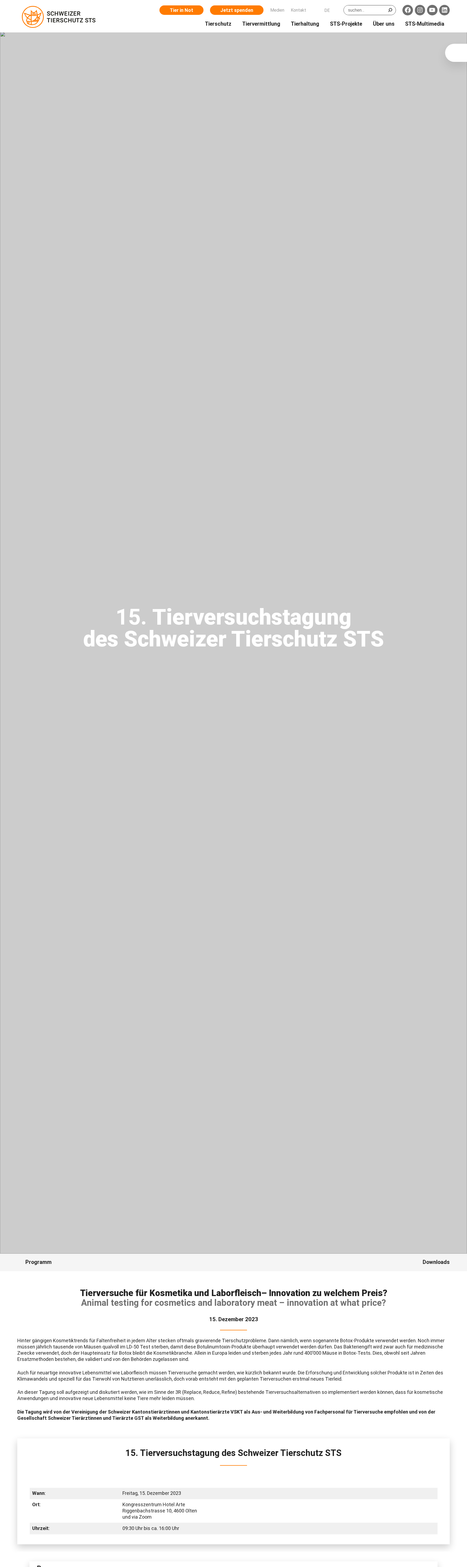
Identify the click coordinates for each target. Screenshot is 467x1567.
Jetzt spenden (236, 10)
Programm (38, 1262)
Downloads (436, 1262)
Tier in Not (181, 10)
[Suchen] (390, 10)
